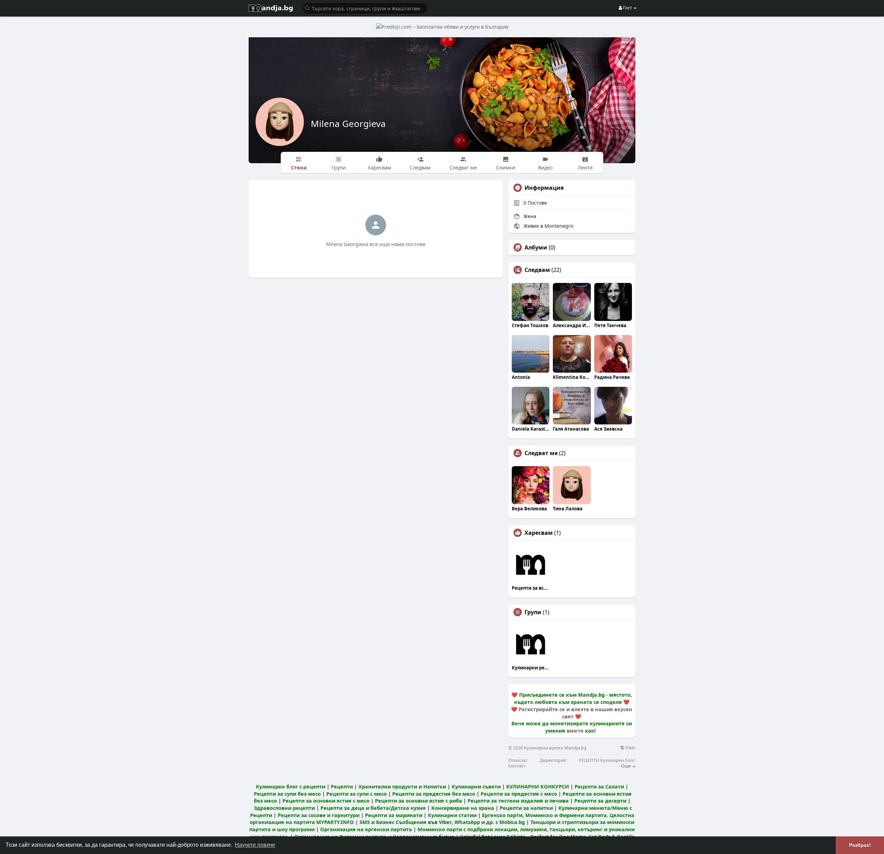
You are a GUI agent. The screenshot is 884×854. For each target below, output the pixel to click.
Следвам (537, 270)
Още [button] (626, 766)
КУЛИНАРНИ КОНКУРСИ (537, 786)
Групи (533, 612)
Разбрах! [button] (860, 845)
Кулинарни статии (452, 815)
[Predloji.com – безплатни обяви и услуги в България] (442, 26)
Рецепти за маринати (393, 815)
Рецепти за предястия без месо (433, 793)
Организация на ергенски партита (366, 829)
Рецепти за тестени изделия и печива (518, 800)
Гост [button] (627, 7)
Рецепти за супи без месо (287, 793)
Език (630, 747)
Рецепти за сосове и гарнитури (318, 815)
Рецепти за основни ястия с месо (325, 800)
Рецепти (342, 786)
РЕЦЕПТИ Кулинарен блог (607, 760)
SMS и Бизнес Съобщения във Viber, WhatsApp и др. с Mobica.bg (442, 821)
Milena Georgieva (348, 123)
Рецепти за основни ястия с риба (418, 800)
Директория (553, 760)
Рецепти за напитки (526, 807)
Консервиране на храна (462, 807)
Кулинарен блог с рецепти (290, 786)
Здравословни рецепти (284, 807)
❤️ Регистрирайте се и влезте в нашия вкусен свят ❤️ (571, 713)
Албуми (536, 247)
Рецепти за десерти (600, 800)
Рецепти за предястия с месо (519, 793)
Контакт (517, 766)
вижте (575, 730)
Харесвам (539, 533)
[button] (365, 7)
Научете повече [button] (255, 845)
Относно (517, 760)
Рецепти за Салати (599, 786)
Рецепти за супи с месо (356, 793)
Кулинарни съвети (476, 786)
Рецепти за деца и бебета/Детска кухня (373, 807)
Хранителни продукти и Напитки (402, 786)
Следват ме (541, 453)
